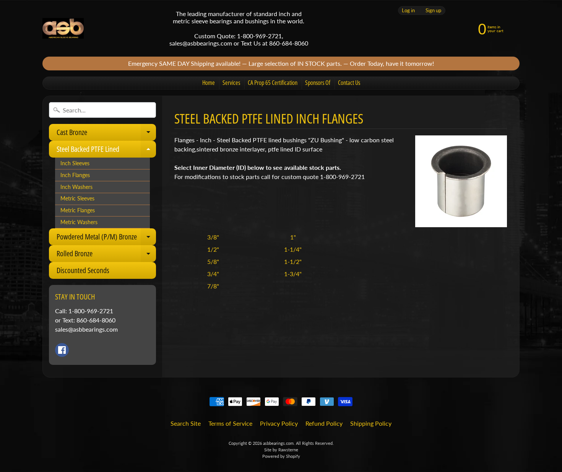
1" (293, 237)
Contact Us (349, 82)
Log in (408, 10)
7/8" (213, 286)
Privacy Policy (279, 423)
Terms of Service (230, 423)
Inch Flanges (75, 175)
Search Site (186, 423)
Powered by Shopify (281, 456)
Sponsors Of (317, 82)
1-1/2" (293, 261)
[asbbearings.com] (63, 28)
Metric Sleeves (77, 198)
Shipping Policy (370, 423)
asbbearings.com (278, 443)
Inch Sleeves (74, 163)
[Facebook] (62, 350)
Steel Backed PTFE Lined (106, 151)
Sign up (433, 10)
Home (208, 82)
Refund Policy (324, 423)
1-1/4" (293, 249)
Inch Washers (76, 187)
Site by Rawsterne (281, 449)
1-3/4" (293, 273)
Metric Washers (78, 222)
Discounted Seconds (83, 270)
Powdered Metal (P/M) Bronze (106, 238)
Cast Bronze (106, 134)
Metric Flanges (77, 210)
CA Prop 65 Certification (272, 82)
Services (231, 82)
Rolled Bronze (106, 255)
